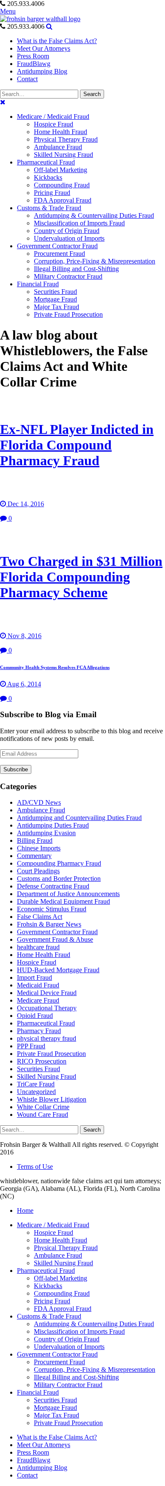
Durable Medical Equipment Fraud (63, 901)
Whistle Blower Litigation (51, 1099)
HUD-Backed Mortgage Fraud (58, 969)
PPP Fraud (31, 1046)
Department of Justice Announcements (68, 893)
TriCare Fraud (36, 1084)
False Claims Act (39, 916)
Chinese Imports (38, 848)
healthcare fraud (38, 947)
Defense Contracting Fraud (53, 886)
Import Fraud (34, 977)
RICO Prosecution (41, 1061)
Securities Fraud (38, 1068)
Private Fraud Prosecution (51, 1053)
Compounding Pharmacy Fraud (59, 863)
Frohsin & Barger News (49, 924)
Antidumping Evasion (46, 832)
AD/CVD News (39, 802)
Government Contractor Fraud (57, 931)
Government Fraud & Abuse (55, 939)
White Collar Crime (43, 1106)
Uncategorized (36, 1091)
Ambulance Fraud (41, 810)
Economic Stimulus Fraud (51, 909)
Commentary (34, 855)
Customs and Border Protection (59, 878)
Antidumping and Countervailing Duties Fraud (79, 817)
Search (92, 94)
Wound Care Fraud (42, 1114)
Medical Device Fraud (47, 992)
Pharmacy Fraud (39, 1030)
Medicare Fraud (38, 1000)
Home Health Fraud (43, 954)
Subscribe (15, 769)
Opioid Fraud (35, 1015)
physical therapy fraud (46, 1038)
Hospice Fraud (36, 962)
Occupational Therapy (47, 1008)
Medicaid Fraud (38, 985)
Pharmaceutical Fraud (46, 1023)
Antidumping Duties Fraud (53, 825)
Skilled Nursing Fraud (46, 1076)
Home (25, 1210)
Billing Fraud (34, 840)
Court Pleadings (38, 871)
